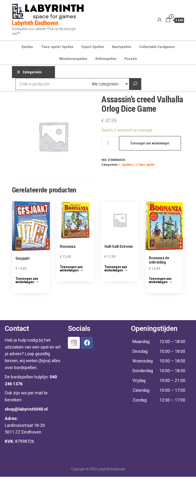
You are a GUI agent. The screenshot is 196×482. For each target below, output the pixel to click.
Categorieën (32, 72)
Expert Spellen (93, 47)
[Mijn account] (159, 19)
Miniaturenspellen (73, 59)
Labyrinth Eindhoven (35, 22)
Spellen (27, 47)
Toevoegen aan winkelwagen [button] (27, 280)
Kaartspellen (121, 47)
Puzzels (131, 59)
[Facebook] (87, 343)
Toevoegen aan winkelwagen (149, 143)
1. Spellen (125, 164)
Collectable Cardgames (157, 47)
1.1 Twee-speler (144, 164)
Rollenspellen (105, 59)
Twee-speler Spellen (57, 47)
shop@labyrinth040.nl (26, 409)
